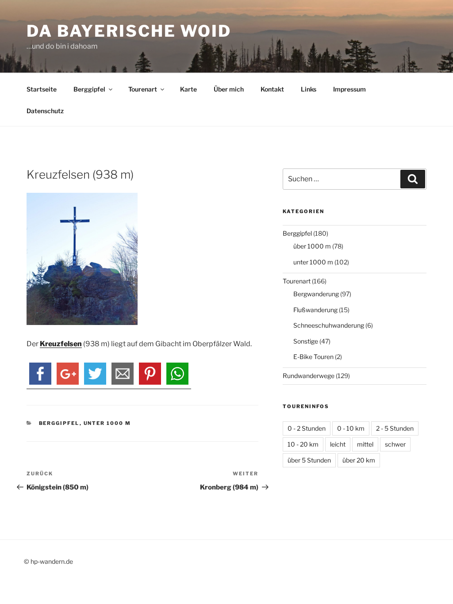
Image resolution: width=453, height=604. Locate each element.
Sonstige (305, 341)
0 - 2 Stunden (307, 428)
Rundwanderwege (308, 375)
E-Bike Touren (313, 356)
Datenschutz (45, 111)
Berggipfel (89, 89)
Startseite (42, 89)
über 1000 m (312, 246)
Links (308, 89)
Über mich (229, 89)
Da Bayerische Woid (129, 31)
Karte (188, 89)
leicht (338, 444)
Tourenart (142, 89)
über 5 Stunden (309, 460)
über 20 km (358, 460)
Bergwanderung (316, 294)
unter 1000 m (107, 423)
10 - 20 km (303, 444)
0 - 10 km (351, 428)
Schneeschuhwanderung (328, 325)
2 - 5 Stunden (395, 428)
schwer (395, 444)
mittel (365, 444)
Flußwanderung (315, 309)
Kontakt (272, 89)
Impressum (349, 89)
